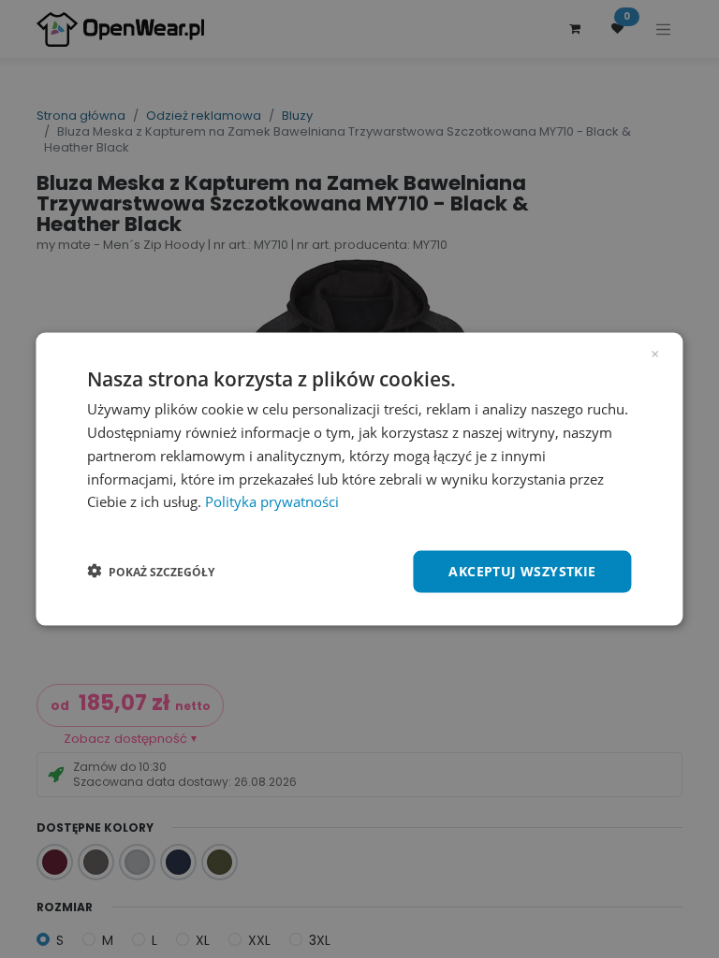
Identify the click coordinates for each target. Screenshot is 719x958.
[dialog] (359, 479)
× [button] (655, 352)
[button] (150, 571)
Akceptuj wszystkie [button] (521, 571)
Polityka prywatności (272, 501)
